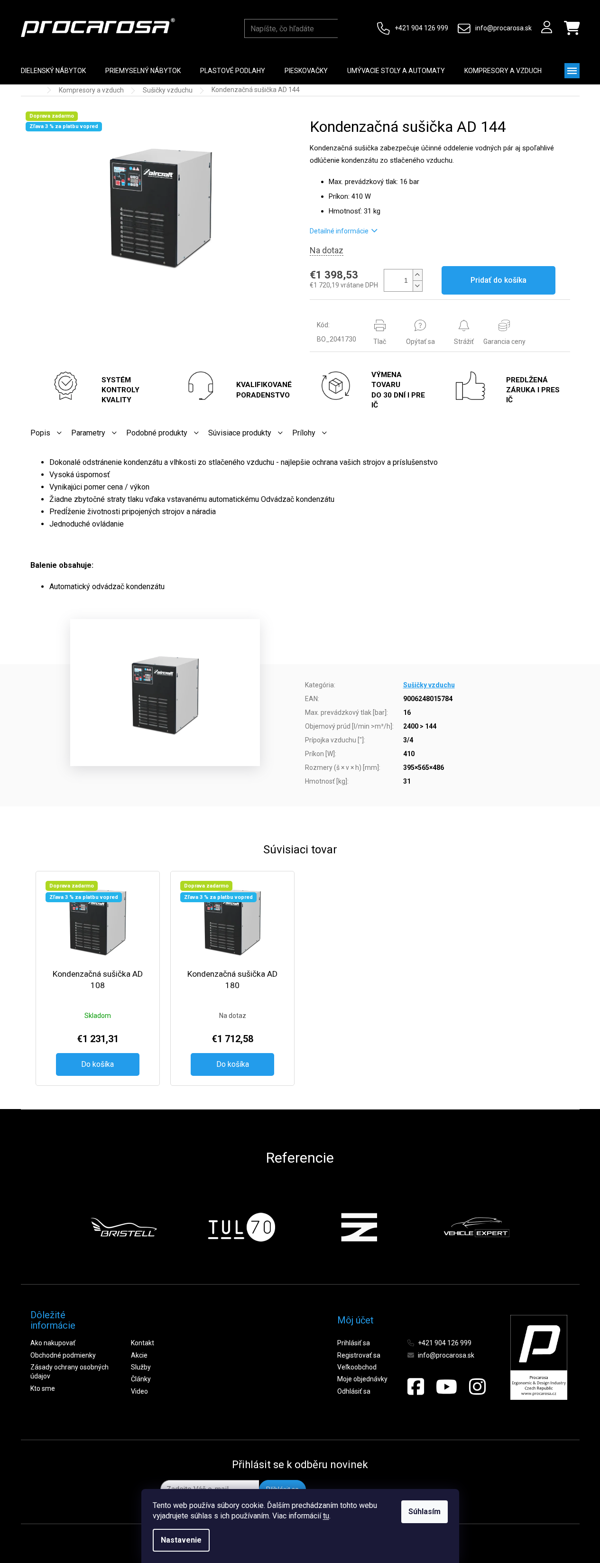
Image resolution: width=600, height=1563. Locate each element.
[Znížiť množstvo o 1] (417, 285)
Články (141, 1379)
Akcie (139, 1355)
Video (139, 1391)
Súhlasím (424, 1511)
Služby (141, 1367)
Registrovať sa (358, 1355)
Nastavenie (181, 1540)
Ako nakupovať (52, 1343)
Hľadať (347, 28)
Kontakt (142, 1343)
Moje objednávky (362, 1379)
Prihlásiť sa (353, 1343)
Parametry (88, 432)
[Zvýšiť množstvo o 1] (417, 274)
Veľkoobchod (357, 1367)
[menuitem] (53, 70)
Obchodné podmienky (63, 1355)
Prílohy (303, 432)
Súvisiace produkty (239, 432)
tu (326, 1515)
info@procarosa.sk (503, 28)
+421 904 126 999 (421, 28)
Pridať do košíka (498, 280)
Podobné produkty (156, 432)
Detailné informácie (339, 231)
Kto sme (42, 1388)
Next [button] (532, 1227)
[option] (124, 1227)
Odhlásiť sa (353, 1391)
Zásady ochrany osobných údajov (69, 1371)
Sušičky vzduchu (429, 685)
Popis (40, 432)
